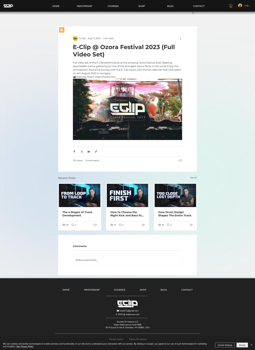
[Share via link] (96, 151)
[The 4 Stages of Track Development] (79, 195)
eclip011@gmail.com (129, 310)
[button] (231, 6)
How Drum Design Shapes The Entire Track (174, 214)
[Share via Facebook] (74, 151)
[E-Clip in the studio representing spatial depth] (175, 195)
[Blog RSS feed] (61, 30)
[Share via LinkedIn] (88, 151)
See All (193, 177)
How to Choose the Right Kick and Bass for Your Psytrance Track (126, 214)
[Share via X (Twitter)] (81, 151)
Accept (242, 345)
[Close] (251, 345)
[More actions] (180, 38)
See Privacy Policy (24, 346)
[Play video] (127, 109)
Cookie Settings (225, 345)
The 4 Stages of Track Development (77, 214)
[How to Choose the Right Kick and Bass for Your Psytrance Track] (127, 195)
